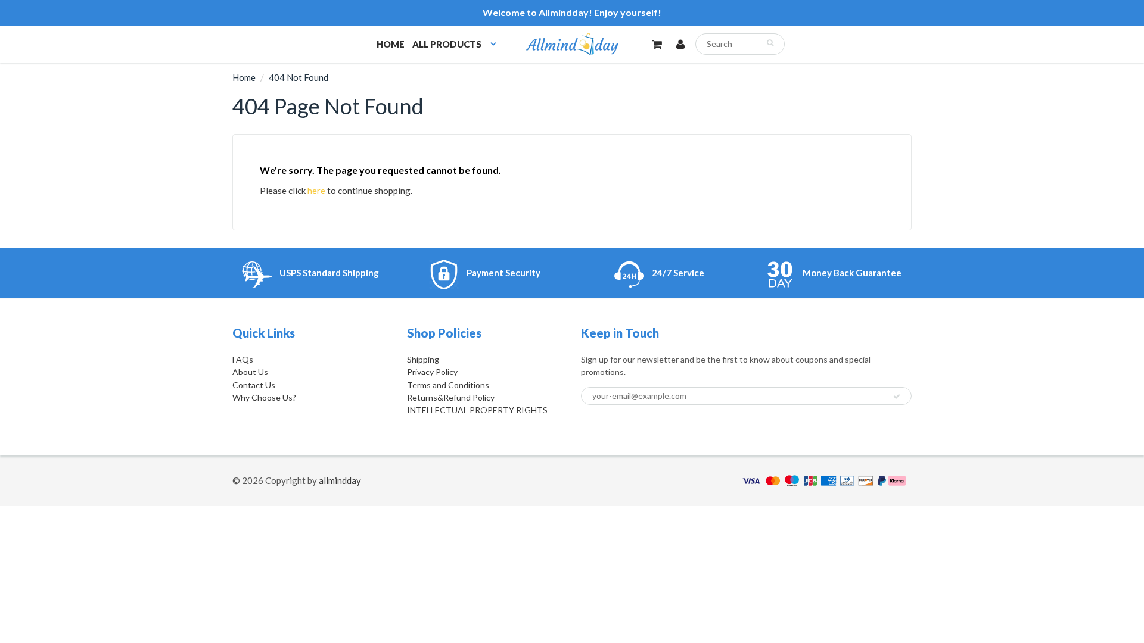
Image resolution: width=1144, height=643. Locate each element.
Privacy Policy (432, 372)
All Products (446, 44)
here (316, 190)
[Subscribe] (897, 396)
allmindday (340, 480)
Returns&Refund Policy (451, 397)
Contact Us (253, 385)
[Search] (770, 42)
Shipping (423, 359)
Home (391, 44)
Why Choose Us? (264, 397)
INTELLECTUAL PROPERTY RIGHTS (477, 410)
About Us (250, 372)
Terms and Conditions (448, 385)
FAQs (242, 359)
